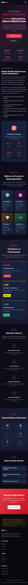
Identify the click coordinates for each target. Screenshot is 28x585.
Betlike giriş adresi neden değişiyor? (13, 468)
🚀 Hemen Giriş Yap (14, 36)
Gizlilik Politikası (5, 574)
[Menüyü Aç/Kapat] (25, 2)
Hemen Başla (14, 507)
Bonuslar (3, 549)
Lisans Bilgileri (4, 568)
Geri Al (6, 315)
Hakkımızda (4, 544)
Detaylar (7, 295)
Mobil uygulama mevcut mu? (13, 481)
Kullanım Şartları (5, 571)
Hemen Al (7, 275)
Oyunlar (3, 546)
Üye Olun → (14, 40)
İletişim (3, 561)
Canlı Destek (4, 559)
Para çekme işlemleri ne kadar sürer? (13, 475)
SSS (2, 556)
